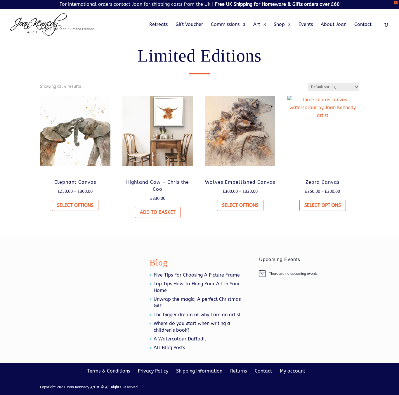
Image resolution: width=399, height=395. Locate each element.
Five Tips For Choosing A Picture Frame (197, 275)
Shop (279, 24)
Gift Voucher (189, 24)
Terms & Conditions (108, 371)
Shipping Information (199, 371)
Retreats (158, 24)
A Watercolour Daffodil (180, 339)
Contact (363, 24)
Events (306, 24)
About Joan (333, 24)
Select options (75, 205)
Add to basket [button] (158, 212)
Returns (238, 371)
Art (256, 24)
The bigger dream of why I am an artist (197, 314)
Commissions (225, 24)
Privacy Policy (153, 371)
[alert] (309, 273)
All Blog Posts (169, 347)
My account (292, 371)
